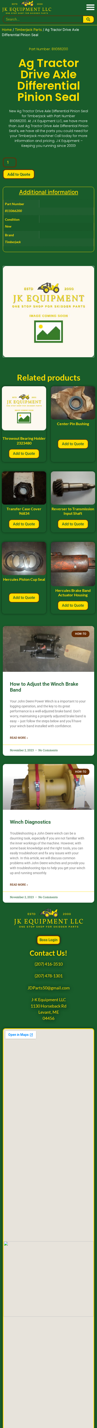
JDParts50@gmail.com (49, 987)
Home (7, 30)
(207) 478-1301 (49, 975)
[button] (90, 7)
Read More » (19, 737)
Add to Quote (18, 174)
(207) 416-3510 (49, 964)
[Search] (88, 19)
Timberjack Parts (28, 30)
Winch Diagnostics (30, 822)
